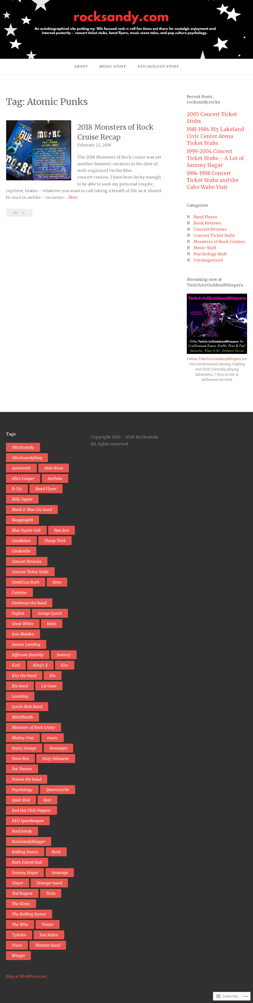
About (81, 66)
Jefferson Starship (27, 654)
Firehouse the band (29, 602)
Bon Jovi (61, 530)
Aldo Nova (53, 468)
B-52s (17, 488)
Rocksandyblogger (28, 841)
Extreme (19, 592)
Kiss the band (24, 675)
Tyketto (19, 934)
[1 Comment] (16, 212)
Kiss (64, 665)
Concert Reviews (210, 229)
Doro (57, 582)
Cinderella (21, 551)
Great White (23, 623)
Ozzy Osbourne (55, 758)
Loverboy (20, 696)
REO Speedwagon (28, 820)
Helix (51, 623)
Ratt (47, 800)
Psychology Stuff (158, 66)
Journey (64, 654)
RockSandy (22, 831)
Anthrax (55, 478)
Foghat (18, 613)
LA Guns (49, 685)
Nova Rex (20, 758)
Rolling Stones (25, 851)
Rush (56, 851)
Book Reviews (207, 223)
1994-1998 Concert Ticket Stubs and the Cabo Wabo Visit (212, 180)
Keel (16, 665)
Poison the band (26, 779)
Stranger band (49, 882)
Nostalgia (58, 748)
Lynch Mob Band (27, 706)
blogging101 (22, 519)
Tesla (50, 893)
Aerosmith (21, 468)
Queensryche (57, 789)
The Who (20, 924)
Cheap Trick (55, 540)
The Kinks (21, 903)
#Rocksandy (23, 447)
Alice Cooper (23, 478)
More (73, 198)
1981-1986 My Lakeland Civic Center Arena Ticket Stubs (215, 136)
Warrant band (47, 945)
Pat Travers (22, 768)
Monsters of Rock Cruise (33, 727)
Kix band (20, 685)
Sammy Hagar (25, 872)
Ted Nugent (22, 893)
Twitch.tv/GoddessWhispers (220, 359)
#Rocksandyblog (27, 457)
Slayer (17, 882)
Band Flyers (205, 216)
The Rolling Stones (29, 914)
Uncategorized (208, 260)
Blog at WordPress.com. (27, 976)
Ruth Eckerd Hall (27, 862)
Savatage (59, 872)
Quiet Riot (21, 800)
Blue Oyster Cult (26, 530)
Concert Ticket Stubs (214, 235)
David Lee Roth (25, 582)
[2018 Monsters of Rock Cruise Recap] (23, 212)
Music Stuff (112, 66)
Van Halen (49, 934)
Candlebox (21, 540)
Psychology (22, 789)
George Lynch (50, 613)
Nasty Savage (24, 748)
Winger (18, 955)
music (52, 737)
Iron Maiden (23, 634)
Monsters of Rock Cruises (219, 241)
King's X (40, 665)
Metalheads (22, 717)
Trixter (48, 924)
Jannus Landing (26, 644)
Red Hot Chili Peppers (31, 810)
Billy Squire (22, 499)
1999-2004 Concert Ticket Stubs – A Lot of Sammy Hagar (215, 158)
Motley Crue (23, 737)
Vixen (17, 945)
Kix (53, 675)
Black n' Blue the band (32, 509)
